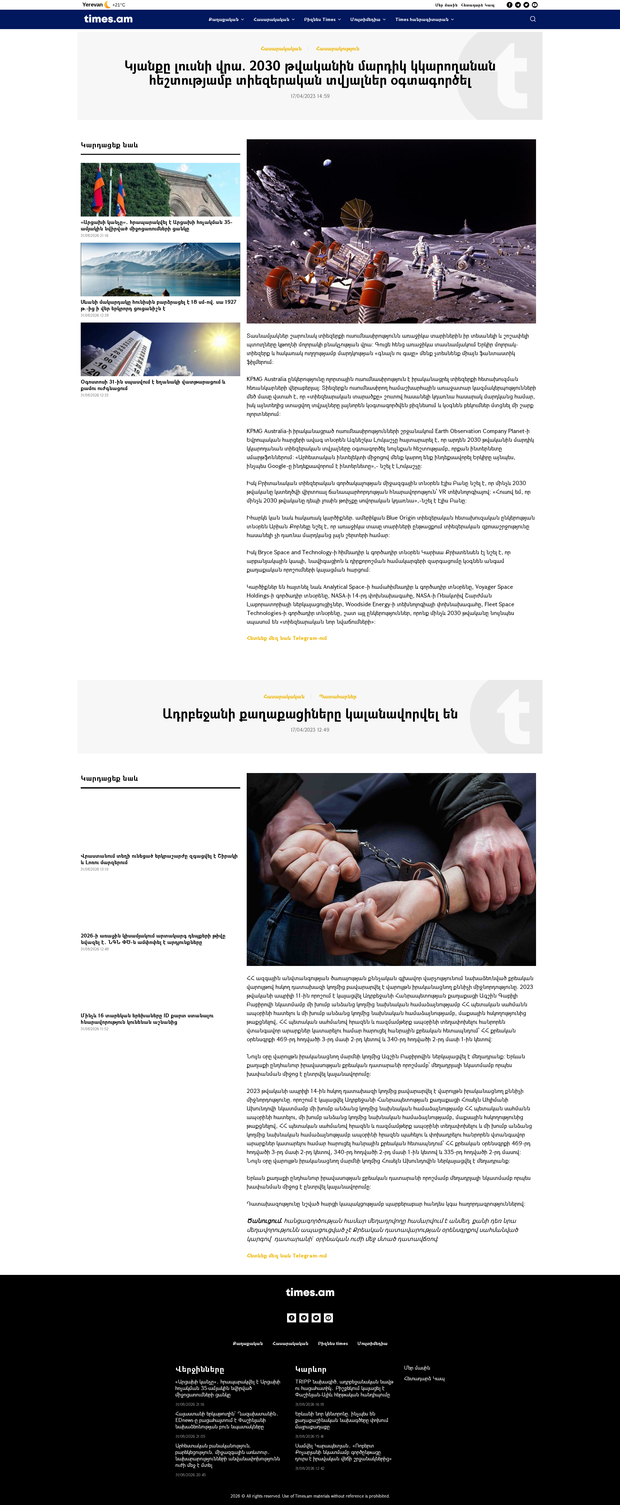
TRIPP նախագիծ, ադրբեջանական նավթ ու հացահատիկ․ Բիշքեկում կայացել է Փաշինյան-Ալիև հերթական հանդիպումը (344, 1388)
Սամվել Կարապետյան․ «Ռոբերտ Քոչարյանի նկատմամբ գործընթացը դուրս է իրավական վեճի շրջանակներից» (343, 1452)
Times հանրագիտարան (422, 19)
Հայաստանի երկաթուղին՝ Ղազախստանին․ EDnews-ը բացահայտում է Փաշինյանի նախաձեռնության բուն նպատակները (227, 1420)
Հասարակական (271, 19)
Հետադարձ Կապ (477, 4)
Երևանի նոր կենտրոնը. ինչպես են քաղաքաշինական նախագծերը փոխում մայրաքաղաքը (341, 1420)
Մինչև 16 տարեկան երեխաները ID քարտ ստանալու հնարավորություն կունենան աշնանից (147, 1018)
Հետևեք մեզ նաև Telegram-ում (287, 637)
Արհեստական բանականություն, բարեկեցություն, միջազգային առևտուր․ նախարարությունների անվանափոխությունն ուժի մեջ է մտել (227, 1455)
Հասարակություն (337, 48)
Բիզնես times (333, 1343)
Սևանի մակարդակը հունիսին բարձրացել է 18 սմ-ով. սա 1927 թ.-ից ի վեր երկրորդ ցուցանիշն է (158, 305)
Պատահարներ (337, 696)
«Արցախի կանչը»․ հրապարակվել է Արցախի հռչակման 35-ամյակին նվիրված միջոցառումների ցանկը (156, 225)
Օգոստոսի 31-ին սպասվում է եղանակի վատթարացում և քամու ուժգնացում (153, 384)
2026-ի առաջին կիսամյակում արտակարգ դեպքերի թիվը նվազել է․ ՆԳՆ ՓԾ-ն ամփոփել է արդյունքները (153, 938)
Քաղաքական (224, 19)
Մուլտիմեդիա (365, 19)
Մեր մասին (446, 4)
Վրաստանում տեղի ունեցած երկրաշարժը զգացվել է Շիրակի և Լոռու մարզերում (159, 858)
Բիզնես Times (320, 19)
